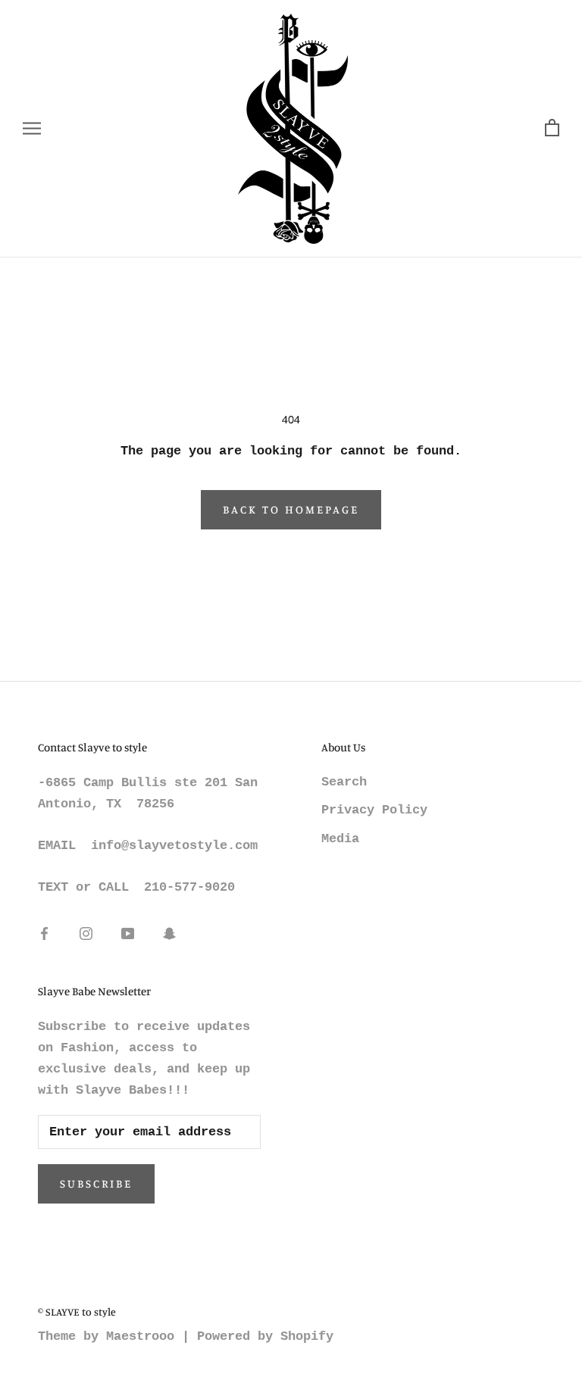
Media (340, 839)
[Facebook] (44, 933)
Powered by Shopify (265, 1336)
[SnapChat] (169, 933)
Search (344, 782)
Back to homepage (291, 509)
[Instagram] (86, 933)
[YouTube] (127, 933)
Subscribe (96, 1183)
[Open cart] (552, 128)
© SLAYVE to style (77, 1311)
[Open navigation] (32, 128)
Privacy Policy (374, 810)
